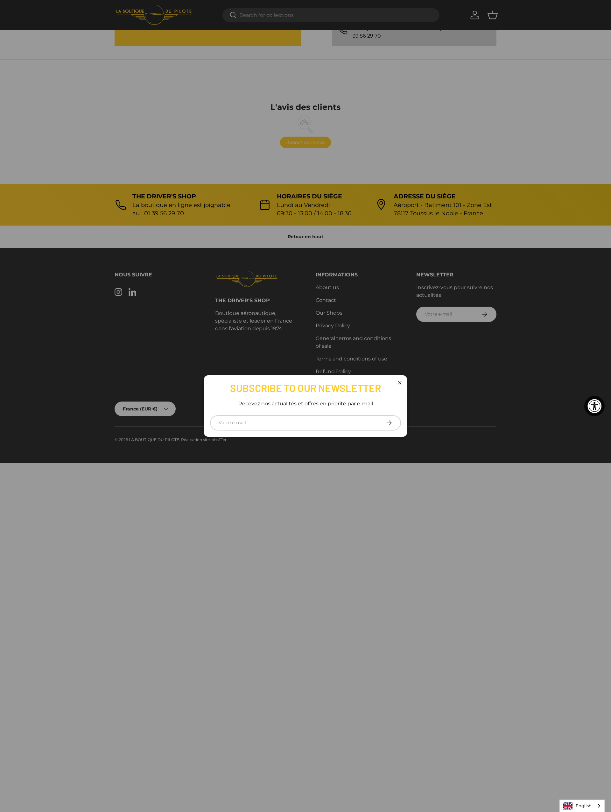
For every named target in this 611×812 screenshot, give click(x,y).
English (584, 805)
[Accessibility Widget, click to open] (594, 406)
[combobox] (582, 806)
